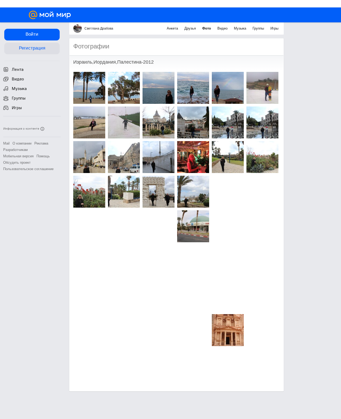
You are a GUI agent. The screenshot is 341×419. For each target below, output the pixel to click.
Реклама (41, 143)
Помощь (43, 156)
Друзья (190, 28)
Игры (274, 28)
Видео (223, 28)
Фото (207, 28)
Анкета (173, 28)
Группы (259, 28)
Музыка (240, 28)
